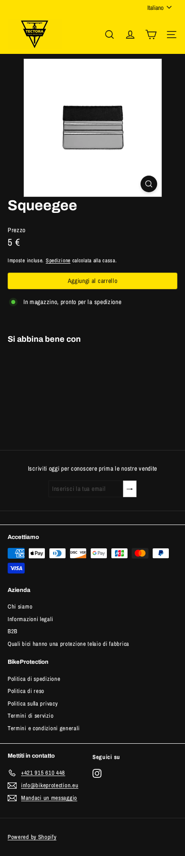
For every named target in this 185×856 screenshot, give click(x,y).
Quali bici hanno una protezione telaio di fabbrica (68, 644)
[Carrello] (151, 35)
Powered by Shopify (32, 837)
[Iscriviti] (130, 489)
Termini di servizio (30, 715)
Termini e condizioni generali (43, 728)
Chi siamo (20, 606)
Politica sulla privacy (32, 703)
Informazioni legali (30, 619)
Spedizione (58, 260)
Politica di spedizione (34, 679)
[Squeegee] (92, 382)
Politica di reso (26, 691)
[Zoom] (149, 184)
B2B (13, 631)
